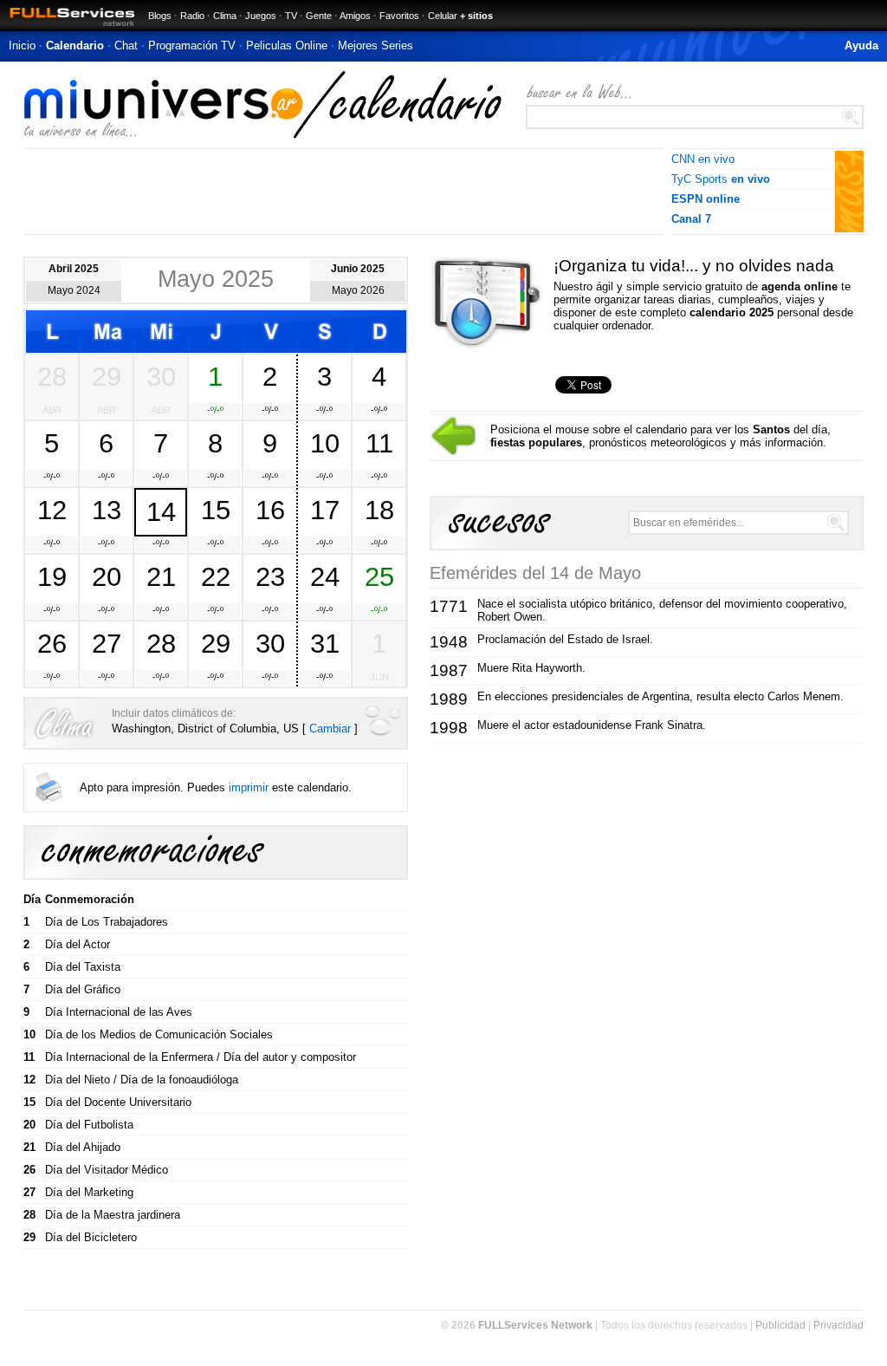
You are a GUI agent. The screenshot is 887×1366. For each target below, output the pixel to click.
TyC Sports (720, 178)
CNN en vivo (703, 159)
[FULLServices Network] (67, 27)
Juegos (260, 15)
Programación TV (192, 45)
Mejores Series (375, 45)
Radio (192, 15)
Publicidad (780, 1325)
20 (106, 576)
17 (325, 509)
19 (52, 576)
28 (52, 376)
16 (270, 509)
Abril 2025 (74, 269)
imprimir (249, 787)
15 (215, 509)
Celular (442, 15)
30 (161, 376)
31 (325, 643)
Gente (319, 15)
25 (379, 576)
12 (52, 509)
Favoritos (399, 15)
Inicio (22, 45)
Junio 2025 (358, 269)
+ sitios (476, 15)
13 (106, 509)
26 (52, 643)
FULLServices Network (535, 1325)
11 (379, 443)
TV (291, 15)
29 (106, 376)
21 (161, 576)
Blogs (160, 15)
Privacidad (838, 1325)
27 (106, 643)
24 (325, 576)
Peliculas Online (286, 45)
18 (379, 509)
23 (270, 576)
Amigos (355, 15)
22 (215, 576)
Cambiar (330, 728)
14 (161, 511)
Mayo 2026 (358, 290)
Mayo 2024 (74, 290)
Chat (126, 45)
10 (325, 443)
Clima (224, 15)
